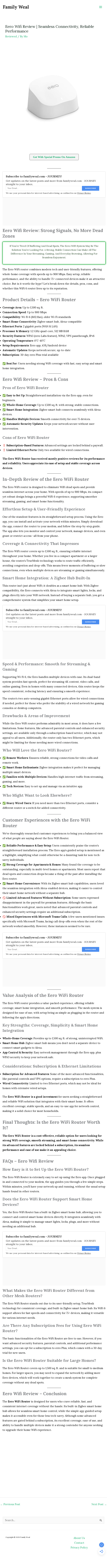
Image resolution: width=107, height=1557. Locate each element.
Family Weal (16, 7)
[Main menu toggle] (100, 7)
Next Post (99, 1504)
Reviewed (11, 36)
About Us (79, 1538)
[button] (54, 157)
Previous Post (10, 1504)
